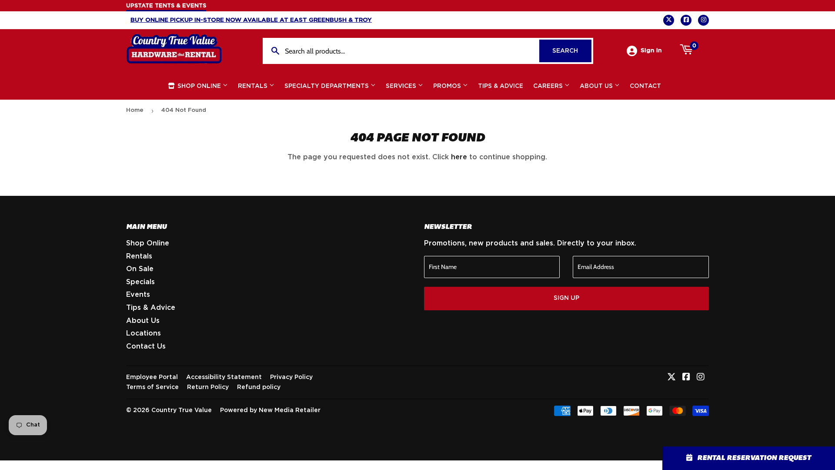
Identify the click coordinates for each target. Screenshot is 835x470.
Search (571, 51)
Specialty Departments (327, 86)
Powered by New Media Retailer (270, 410)
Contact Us (146, 346)
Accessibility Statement (224, 377)
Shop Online (199, 86)
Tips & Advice (500, 86)
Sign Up (566, 298)
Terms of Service (152, 387)
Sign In (651, 50)
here (459, 157)
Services (402, 86)
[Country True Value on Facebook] (686, 377)
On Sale (140, 268)
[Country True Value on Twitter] (671, 377)
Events (138, 294)
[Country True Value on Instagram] (701, 377)
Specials (140, 282)
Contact (645, 86)
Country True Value (181, 410)
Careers (548, 86)
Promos (448, 86)
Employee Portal (152, 377)
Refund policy (259, 387)
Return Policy (208, 387)
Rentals (253, 86)
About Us (597, 86)
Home (135, 110)
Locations (143, 333)
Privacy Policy (291, 377)
